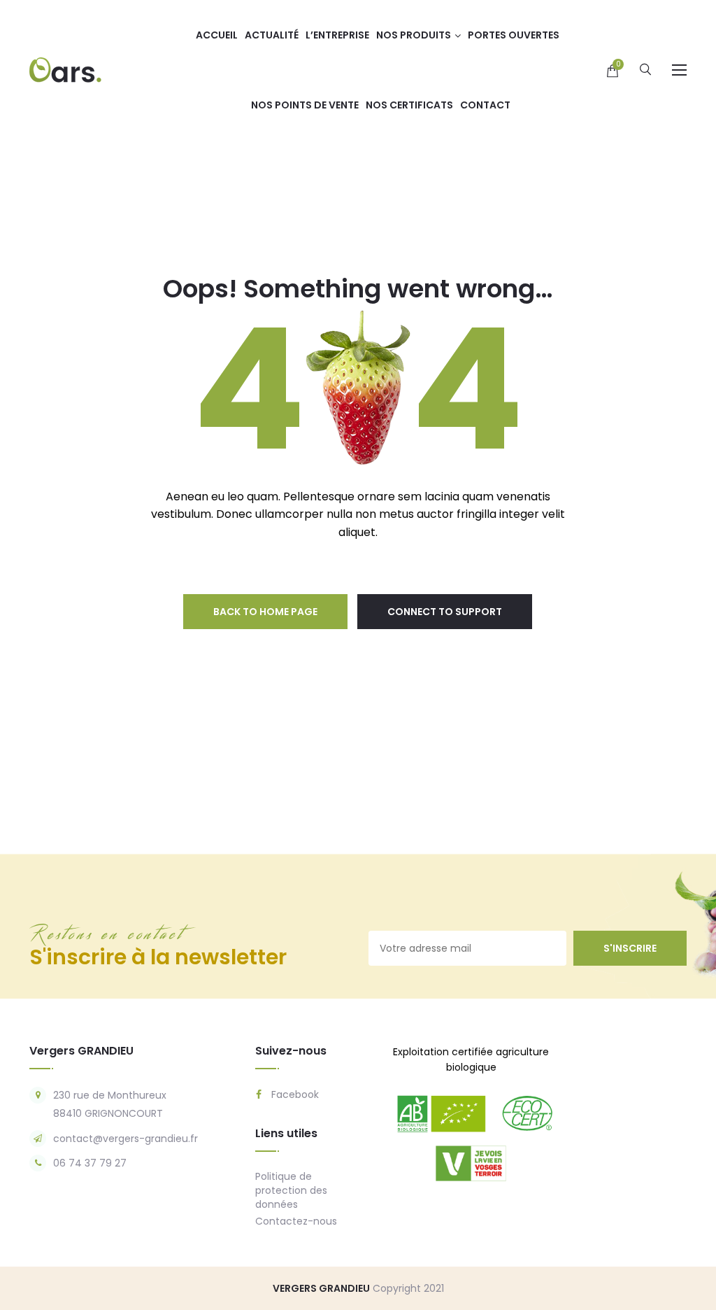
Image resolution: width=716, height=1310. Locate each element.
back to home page (265, 612)
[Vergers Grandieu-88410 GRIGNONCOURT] (65, 69)
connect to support (444, 612)
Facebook (293, 1094)
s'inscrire (630, 948)
